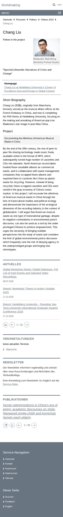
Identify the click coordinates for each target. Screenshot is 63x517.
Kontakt (9, 463)
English (8, 506)
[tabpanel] (31, 145)
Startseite (7, 19)
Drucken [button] (9, 497)
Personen (20, 19)
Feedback (10, 501)
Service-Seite (10, 384)
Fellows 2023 (47, 19)
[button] (5, 325)
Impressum (10, 468)
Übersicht (11, 349)
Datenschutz (11, 473)
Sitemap (9, 478)
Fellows (33, 19)
